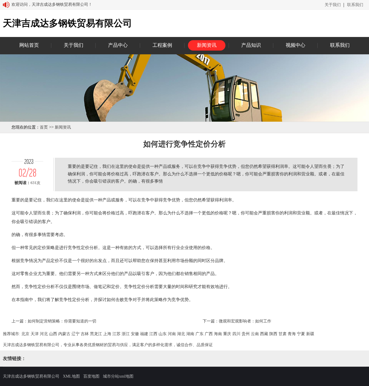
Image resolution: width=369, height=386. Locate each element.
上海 (107, 334)
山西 (53, 334)
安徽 (135, 334)
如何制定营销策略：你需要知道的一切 (62, 321)
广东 (199, 334)
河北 (44, 334)
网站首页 (29, 45)
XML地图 (71, 376)
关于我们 (333, 5)
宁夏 (301, 334)
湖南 (190, 334)
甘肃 (282, 334)
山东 (163, 334)
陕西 (273, 334)
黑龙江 (96, 334)
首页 (44, 127)
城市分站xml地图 (118, 376)
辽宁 (75, 334)
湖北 (181, 334)
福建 (144, 334)
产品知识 (251, 45)
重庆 (227, 334)
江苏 (116, 334)
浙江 (126, 334)
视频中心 (295, 45)
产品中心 (118, 45)
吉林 (85, 334)
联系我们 (355, 5)
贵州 (246, 334)
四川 (236, 334)
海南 (218, 334)
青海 (292, 334)
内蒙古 (64, 334)
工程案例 (162, 45)
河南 (172, 334)
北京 (25, 334)
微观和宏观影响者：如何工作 (245, 321)
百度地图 (91, 376)
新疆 (310, 334)
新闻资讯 (206, 45)
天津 (35, 334)
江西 (153, 334)
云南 (255, 334)
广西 (209, 334)
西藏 (264, 334)
